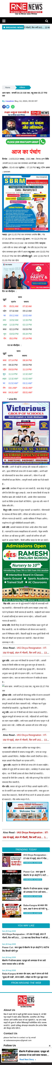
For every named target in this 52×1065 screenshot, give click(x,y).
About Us (9, 1010)
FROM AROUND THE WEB (26, 982)
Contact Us (10, 1033)
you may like (26, 925)
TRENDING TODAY (26, 849)
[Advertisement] (26, 58)
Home (7, 87)
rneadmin (9, 101)
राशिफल (22, 87)
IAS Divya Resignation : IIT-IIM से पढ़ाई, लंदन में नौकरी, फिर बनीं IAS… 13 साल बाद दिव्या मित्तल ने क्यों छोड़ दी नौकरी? (25, 653)
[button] (3, 21)
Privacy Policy (25, 1063)
